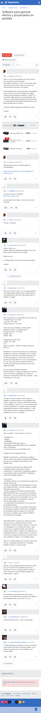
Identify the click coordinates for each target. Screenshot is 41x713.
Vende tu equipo (26, 693)
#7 (4, 315)
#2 (4, 162)
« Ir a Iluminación (7, 663)
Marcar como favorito (10, 59)
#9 (4, 430)
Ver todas (32, 125)
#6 (4, 288)
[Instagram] (2, 702)
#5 (4, 245)
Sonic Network (16, 693)
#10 (5, 562)
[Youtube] (5, 702)
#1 (4, 76)
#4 (4, 220)
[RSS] (20, 702)
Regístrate (6, 682)
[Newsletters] (23, 702)
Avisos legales (10, 695)
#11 (5, 591)
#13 (5, 642)
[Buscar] (37, 65)
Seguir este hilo (20, 55)
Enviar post (7, 55)
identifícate (14, 682)
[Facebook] (13, 702)
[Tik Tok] (9, 702)
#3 (4, 191)
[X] (16, 702)
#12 (5, 617)
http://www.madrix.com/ (11, 196)
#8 (4, 395)
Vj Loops (27, 598)
